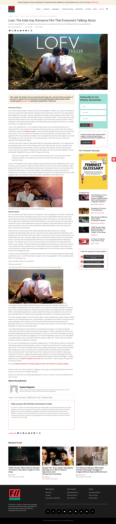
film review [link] (22, 397)
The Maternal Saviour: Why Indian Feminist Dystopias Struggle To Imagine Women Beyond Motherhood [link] (91, 470)
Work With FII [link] (71, 498)
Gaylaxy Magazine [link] (16, 27)
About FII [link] (49, 492)
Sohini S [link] (95, 235)
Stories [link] (38, 9)
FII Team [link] (96, 243)
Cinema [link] (16, 16)
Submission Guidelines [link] (53, 498)
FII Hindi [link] (88, 9)
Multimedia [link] (79, 9)
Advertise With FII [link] (73, 492)
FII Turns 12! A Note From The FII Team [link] (98, 240)
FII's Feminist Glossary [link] (89, 150)
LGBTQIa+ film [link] (31, 397)
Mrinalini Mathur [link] (98, 204)
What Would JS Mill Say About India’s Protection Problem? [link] (99, 218)
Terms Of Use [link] (93, 495)
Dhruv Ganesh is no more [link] (31, 358)
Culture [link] (10, 16)
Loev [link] (38, 397)
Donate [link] (101, 9)
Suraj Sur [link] (47, 477)
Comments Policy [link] (94, 492)
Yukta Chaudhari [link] (98, 213)
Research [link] (47, 9)
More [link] (95, 9)
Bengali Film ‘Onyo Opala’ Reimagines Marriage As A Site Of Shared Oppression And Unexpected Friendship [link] (57, 471)
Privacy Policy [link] (93, 498)
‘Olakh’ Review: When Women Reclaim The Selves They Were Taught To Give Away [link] (98, 229)
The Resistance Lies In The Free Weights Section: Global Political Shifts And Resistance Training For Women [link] (99, 198)
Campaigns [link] (55, 9)
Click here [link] (94, 2)
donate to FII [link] (25, 101)
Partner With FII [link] (72, 495)
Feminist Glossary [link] (67, 9)
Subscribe (85, 125)
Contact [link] (48, 495)
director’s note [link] (29, 131)
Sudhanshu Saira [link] (47, 397)
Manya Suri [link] (81, 475)
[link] (114, 159)
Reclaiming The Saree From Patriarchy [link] (98, 209)
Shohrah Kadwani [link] (99, 223)
